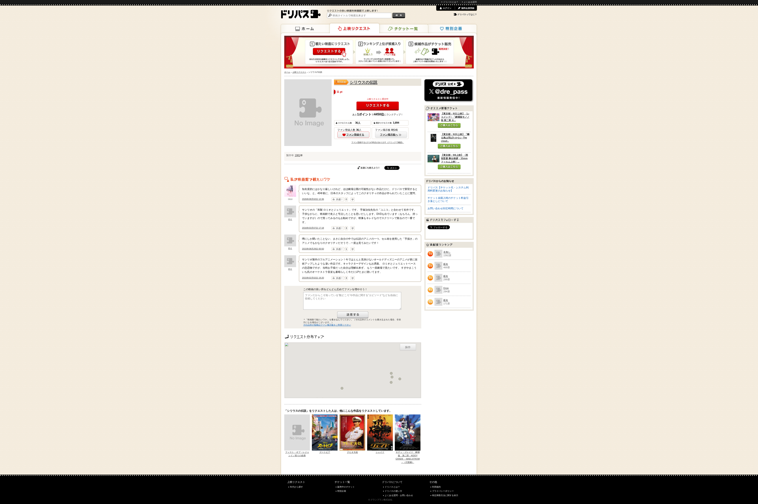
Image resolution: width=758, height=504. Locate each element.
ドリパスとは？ (450, 2)
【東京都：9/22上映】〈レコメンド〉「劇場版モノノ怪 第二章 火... (455, 117)
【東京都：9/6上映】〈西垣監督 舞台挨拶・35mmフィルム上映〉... (454, 158)
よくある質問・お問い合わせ (399, 495)
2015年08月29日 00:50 (313, 249)
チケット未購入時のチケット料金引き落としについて (448, 199)
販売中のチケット (346, 487)
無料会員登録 (467, 8)
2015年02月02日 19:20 (313, 278)
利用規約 (436, 487)
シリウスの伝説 (363, 82)
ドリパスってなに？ (467, 14)
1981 (297, 155)
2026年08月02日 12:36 (313, 199)
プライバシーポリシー (443, 491)
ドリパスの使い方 (393, 491)
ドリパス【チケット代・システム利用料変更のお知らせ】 (448, 189)
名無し (446, 252)
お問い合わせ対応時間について (445, 208)
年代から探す (296, 487)
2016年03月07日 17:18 (313, 228)
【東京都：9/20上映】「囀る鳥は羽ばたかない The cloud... (455, 137)
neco (290, 199)
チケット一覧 (403, 29)
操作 (408, 347)
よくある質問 (470, 2)
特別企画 (452, 29)
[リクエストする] (377, 106)
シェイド (380, 452)
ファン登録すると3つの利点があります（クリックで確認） (377, 142)
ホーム (306, 29)
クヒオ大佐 (352, 452)
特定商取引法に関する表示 (445, 495)
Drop (446, 288)
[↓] (353, 199)
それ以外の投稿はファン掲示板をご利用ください (327, 325)
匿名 (290, 219)
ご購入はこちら (449, 125)
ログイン (447, 8)
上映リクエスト (354, 28)
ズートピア (324, 452)
